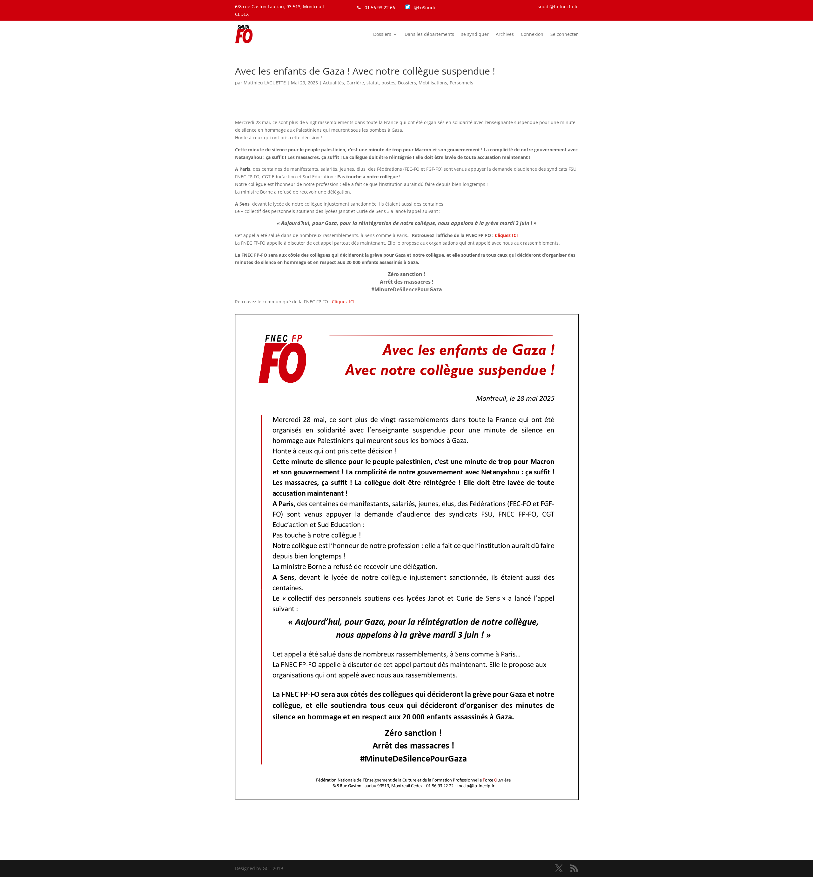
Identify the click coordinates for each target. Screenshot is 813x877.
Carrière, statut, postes (370, 83)
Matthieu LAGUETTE (265, 83)
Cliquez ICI (343, 302)
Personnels (461, 83)
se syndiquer (475, 34)
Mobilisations (433, 83)
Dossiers (382, 34)
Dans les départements (429, 34)
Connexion (532, 34)
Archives (505, 34)
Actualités (333, 83)
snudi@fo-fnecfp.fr (558, 6)
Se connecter (564, 34)
